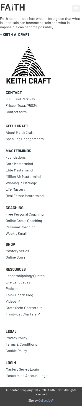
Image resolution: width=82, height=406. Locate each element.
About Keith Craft (20, 132)
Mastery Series (17, 250)
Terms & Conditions (21, 344)
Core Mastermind (19, 163)
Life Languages (18, 282)
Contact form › (17, 112)
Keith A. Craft (16, 34)
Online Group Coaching (24, 220)
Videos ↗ (13, 301)
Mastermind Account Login (27, 375)
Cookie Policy (16, 350)
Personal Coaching (21, 227)
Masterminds (18, 151)
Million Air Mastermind (23, 176)
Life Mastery (15, 189)
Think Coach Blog (19, 295)
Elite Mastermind (19, 170)
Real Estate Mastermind (25, 195)
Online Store (16, 257)
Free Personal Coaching (25, 214)
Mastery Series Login (22, 369)
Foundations (16, 157)
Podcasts (13, 288)
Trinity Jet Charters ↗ (23, 314)
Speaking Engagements (25, 138)
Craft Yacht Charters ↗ (24, 307)
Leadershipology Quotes (25, 275)
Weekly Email (16, 233)
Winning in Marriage (21, 183)
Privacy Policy (16, 338)
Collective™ (46, 400)
